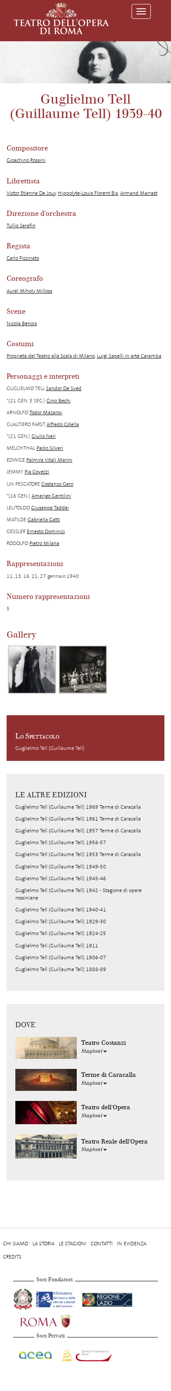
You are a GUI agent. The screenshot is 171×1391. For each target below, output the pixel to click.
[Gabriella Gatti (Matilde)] (32, 670)
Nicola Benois (22, 323)
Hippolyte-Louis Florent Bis (88, 193)
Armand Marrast (138, 193)
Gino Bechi (58, 400)
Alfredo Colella (62, 424)
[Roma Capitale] (57, 1320)
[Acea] (35, 1354)
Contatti (102, 1243)
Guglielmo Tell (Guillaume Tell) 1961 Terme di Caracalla (78, 818)
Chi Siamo (15, 1243)
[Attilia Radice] (83, 670)
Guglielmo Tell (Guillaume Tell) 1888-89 (60, 969)
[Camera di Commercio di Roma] (86, 1354)
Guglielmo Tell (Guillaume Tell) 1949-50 (60, 866)
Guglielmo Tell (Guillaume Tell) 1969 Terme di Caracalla (78, 806)
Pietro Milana (44, 543)
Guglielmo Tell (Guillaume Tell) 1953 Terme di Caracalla (78, 854)
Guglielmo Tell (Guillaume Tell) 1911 (56, 945)
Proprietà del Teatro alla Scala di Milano (51, 355)
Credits (12, 1256)
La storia (43, 1243)
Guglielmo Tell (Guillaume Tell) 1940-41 (60, 909)
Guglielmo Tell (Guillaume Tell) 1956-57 (60, 842)
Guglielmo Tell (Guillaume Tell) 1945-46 (60, 878)
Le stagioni (72, 1243)
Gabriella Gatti (44, 519)
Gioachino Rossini (26, 160)
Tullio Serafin (21, 225)
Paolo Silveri (49, 448)
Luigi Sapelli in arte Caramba (129, 355)
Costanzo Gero (57, 484)
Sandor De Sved (64, 388)
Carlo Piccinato (23, 258)
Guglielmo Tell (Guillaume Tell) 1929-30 (60, 921)
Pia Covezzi (37, 471)
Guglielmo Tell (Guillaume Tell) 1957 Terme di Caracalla (78, 830)
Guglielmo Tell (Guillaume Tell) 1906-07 (60, 957)
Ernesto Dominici (46, 531)
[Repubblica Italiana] (23, 1298)
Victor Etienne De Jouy (31, 193)
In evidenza (131, 1243)
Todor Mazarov (45, 412)
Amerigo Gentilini (51, 495)
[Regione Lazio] (107, 1298)
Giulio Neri (44, 436)
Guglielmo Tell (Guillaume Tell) (50, 748)
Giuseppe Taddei (50, 507)
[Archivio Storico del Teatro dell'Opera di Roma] (61, 18)
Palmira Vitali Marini (49, 459)
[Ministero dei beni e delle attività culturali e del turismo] (57, 1298)
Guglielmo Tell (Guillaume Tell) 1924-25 (60, 933)
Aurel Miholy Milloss (29, 290)
